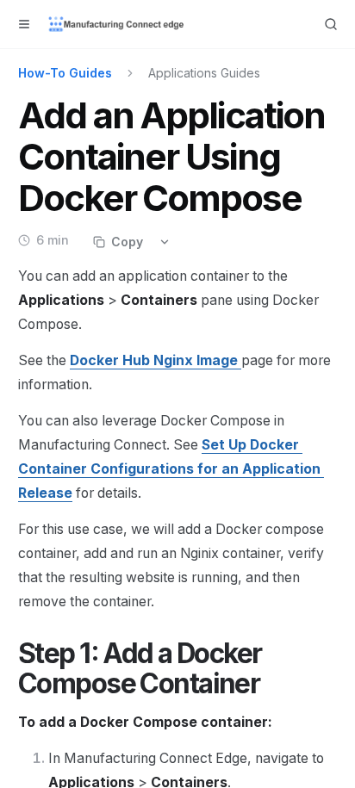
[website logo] (117, 24)
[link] (171, 469)
